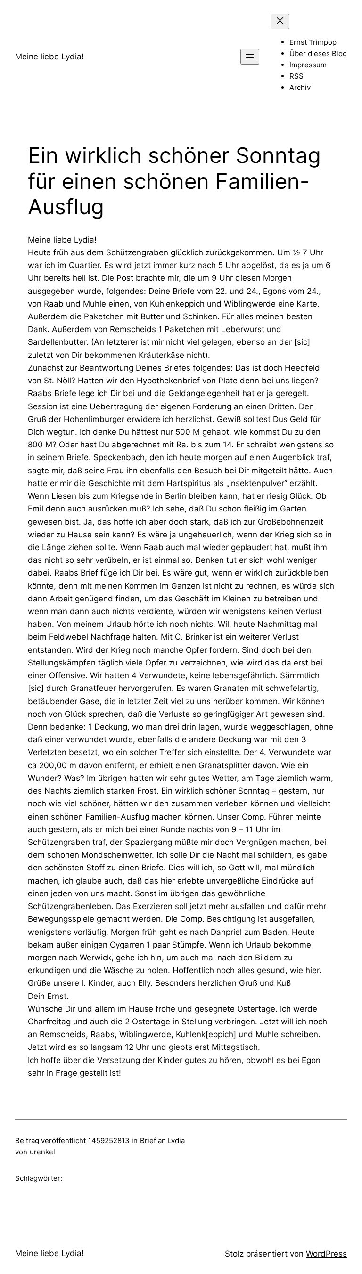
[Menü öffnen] (249, 57)
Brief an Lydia (162, 1140)
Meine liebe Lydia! (49, 56)
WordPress (326, 1253)
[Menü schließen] (280, 21)
